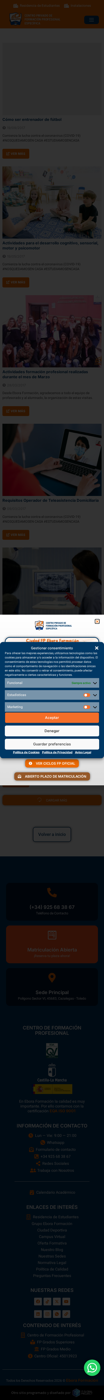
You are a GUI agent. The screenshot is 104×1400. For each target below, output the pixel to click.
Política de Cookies (26, 752)
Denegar (52, 731)
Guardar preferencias (52, 744)
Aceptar (52, 717)
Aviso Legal (83, 752)
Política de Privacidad (57, 752)
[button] (96, 647)
